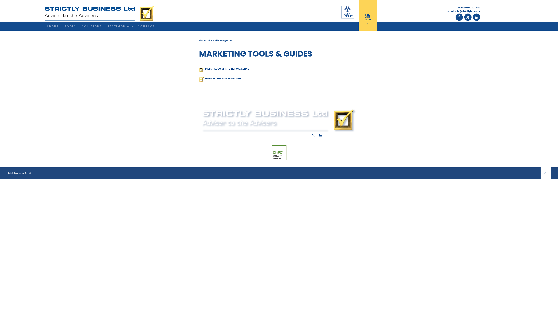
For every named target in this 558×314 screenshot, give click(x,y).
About (53, 26)
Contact (146, 26)
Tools (70, 26)
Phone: (206, 135)
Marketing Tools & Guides (255, 53)
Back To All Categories (218, 40)
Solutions (92, 26)
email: (254, 135)
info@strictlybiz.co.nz (275, 135)
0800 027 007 (221, 135)
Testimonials (120, 26)
